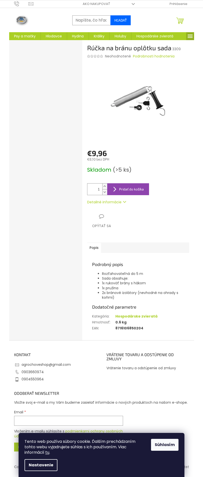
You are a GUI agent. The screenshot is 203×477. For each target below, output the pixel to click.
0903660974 (33, 372)
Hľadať (120, 20)
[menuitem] (25, 36)
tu (47, 452)
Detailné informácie (104, 202)
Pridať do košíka (131, 189)
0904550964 (33, 379)
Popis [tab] (94, 247)
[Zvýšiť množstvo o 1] (104, 186)
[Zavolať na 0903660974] (21, 3)
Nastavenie (41, 465)
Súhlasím (165, 445)
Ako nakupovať (96, 3)
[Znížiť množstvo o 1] (104, 192)
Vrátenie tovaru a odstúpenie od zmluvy (141, 368)
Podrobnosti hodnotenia (154, 56)
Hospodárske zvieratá (136, 316)
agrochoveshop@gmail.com (46, 364)
